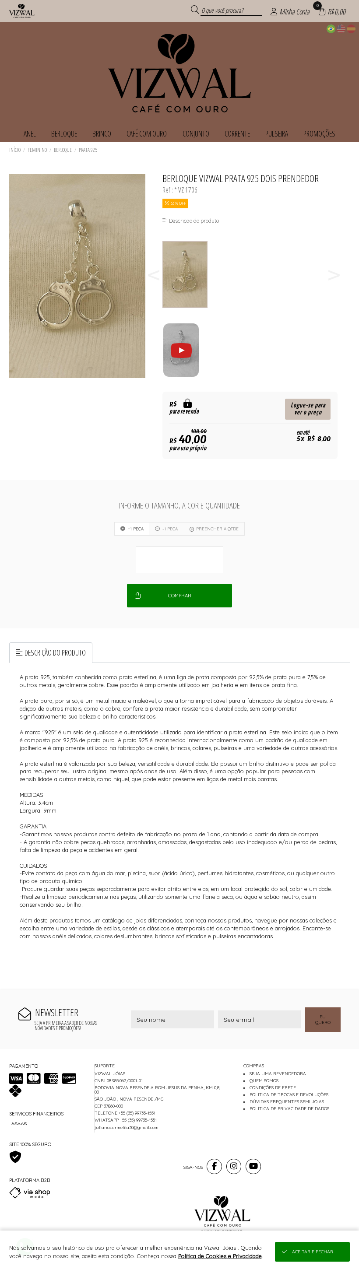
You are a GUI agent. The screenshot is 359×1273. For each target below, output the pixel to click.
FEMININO (37, 150)
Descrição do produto (55, 652)
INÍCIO (15, 150)
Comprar (179, 596)
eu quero (323, 1019)
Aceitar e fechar (312, 1252)
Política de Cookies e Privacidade (220, 1255)
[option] (190, 274)
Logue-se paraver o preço (308, 409)
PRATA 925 (88, 150)
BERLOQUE (63, 150)
